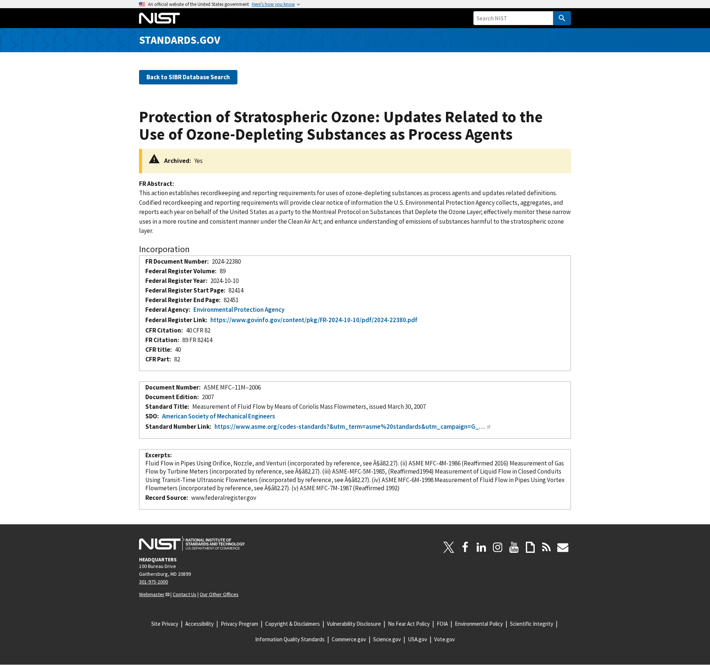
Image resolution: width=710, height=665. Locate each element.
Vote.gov (444, 639)
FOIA (442, 623)
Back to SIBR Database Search (188, 77)
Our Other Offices (219, 594)
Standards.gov (179, 40)
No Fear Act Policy (409, 623)
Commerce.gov (349, 639)
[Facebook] (465, 547)
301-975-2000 (153, 581)
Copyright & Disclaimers (292, 623)
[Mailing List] (563, 547)
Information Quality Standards (290, 639)
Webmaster (152, 594)
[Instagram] (498, 547)
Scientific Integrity (531, 623)
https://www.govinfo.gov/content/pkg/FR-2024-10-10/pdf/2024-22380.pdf (313, 320)
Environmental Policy (479, 623)
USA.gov (417, 639)
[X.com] (449, 547)
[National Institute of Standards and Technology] (192, 543)
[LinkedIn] (481, 547)
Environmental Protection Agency (238, 309)
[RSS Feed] (546, 547)
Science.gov (387, 639)
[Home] (159, 18)
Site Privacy (164, 623)
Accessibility (199, 623)
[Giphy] (530, 547)
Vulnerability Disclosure (354, 623)
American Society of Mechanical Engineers (218, 416)
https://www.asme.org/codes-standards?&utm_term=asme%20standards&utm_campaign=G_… (349, 426)
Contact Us (184, 594)
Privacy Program (239, 623)
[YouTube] (514, 547)
